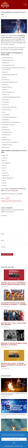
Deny (14, 443)
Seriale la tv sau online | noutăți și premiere (11, 200)
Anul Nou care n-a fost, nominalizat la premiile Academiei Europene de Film (13, 283)
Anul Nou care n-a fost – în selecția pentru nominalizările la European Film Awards (13, 365)
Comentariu (4, 215)
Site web (3, 247)
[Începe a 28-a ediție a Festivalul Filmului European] (14, 412)
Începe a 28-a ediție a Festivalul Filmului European (13, 414)
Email (2, 240)
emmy (7, 198)
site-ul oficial (15, 190)
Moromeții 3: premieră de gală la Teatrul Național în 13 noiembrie (14, 343)
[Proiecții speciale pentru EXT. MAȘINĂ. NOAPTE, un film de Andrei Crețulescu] (14, 391)
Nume (3, 233)
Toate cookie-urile (14, 439)
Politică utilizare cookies (8, 446)
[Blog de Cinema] (5, 4)
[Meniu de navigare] (25, 4)
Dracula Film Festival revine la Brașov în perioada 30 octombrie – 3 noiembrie (13, 303)
